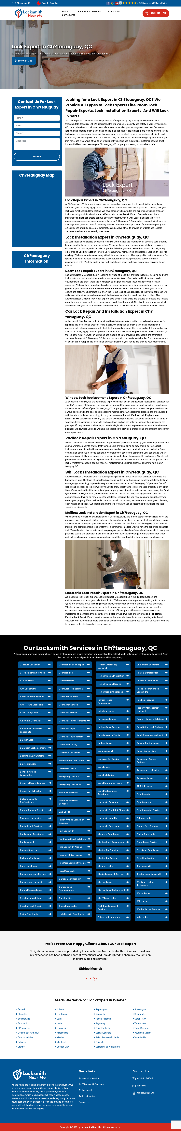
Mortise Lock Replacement (111, 890)
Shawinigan (140, 1009)
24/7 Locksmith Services (32, 673)
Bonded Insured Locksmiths (28, 773)
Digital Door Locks (29, 914)
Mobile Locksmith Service (111, 874)
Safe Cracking (144, 794)
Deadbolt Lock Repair (31, 906)
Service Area (68, 15)
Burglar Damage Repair (32, 810)
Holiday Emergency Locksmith (107, 666)
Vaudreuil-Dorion (142, 1032)
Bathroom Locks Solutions (33, 748)
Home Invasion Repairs (109, 684)
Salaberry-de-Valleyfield (108, 1046)
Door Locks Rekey (68, 744)
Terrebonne (140, 1023)
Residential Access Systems (146, 761)
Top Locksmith (144, 866)
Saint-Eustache (103, 1028)
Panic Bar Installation (147, 673)
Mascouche (62, 1032)
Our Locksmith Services (88, 11)
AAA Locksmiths (28, 689)
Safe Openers (144, 802)
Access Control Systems (32, 696)
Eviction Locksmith (68, 792)
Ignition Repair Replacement (105, 701)
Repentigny (101, 1009)
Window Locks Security (148, 909)
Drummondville (25, 1037)
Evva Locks (64, 812)
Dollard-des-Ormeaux (28, 1032)
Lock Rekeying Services (110, 783)
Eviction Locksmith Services (68, 802)
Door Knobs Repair (68, 696)
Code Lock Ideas (28, 866)
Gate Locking (65, 898)
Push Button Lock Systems (150, 727)
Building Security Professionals (28, 801)
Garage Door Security (70, 879)
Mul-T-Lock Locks (107, 898)
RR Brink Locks (144, 786)
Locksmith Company (108, 802)
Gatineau (22, 1042)
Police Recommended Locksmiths (148, 690)
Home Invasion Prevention (111, 676)
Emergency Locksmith (70, 784)
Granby (21, 1046)
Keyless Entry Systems (109, 727)
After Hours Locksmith (31, 704)
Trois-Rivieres (141, 1028)
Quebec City (63, 1046)
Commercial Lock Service (33, 874)
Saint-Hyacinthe (103, 1032)
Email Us (141, 1085)
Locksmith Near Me (107, 818)
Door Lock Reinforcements (72, 720)
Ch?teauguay (24, 1028)
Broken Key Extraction (31, 791)
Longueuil (61, 1028)
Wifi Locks (142, 901)
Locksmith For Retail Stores (111, 810)
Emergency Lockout (69, 776)
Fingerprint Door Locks (70, 855)
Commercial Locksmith (31, 882)
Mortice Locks (105, 882)
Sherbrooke (140, 1014)
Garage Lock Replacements (66, 889)
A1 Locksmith (27, 680)
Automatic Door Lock (30, 720)
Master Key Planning (108, 850)
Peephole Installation (147, 680)
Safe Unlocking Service (148, 810)
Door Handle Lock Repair (71, 664)
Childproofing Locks (30, 858)
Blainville (22, 1014)
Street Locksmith (145, 858)
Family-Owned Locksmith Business (71, 821)
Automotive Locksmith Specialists (31, 730)
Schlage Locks (144, 818)
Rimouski (100, 1014)
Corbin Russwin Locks (31, 890)
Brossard (22, 1023)
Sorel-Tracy (140, 1018)
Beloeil (21, 1009)
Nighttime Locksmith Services (108, 908)
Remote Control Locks (148, 743)
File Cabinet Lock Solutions (72, 839)
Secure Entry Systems (147, 826)
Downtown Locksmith (69, 752)
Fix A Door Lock (67, 871)
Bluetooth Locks (28, 764)
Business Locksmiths (30, 818)
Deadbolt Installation (30, 898)
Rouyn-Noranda (103, 1018)
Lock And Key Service (108, 759)
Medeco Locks (105, 866)
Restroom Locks (145, 778)
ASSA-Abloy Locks (29, 712)
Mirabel (60, 1037)
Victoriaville (140, 1037)
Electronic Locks (67, 768)
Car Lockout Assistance (32, 834)
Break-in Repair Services (32, 783)
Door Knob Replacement (71, 689)
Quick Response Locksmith (150, 735)
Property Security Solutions (150, 719)
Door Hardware (66, 680)
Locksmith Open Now (108, 826)
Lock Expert (104, 767)
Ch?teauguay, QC (22, 3)
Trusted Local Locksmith (149, 874)
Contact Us (114, 11)
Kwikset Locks (105, 743)
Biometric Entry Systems (32, 756)
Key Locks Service (107, 719)
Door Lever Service (68, 704)
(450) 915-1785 (158, 13)
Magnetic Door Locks (108, 834)
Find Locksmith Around (70, 847)
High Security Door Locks (71, 914)
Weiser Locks (143, 893)
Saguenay (100, 1023)
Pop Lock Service (145, 700)
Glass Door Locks (68, 906)
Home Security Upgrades (110, 692)
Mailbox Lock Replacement (111, 842)
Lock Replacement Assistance (107, 793)
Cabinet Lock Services (31, 826)
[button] (86, 978)
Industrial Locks (106, 711)
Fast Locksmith (66, 831)
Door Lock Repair (67, 728)
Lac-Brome (62, 1014)
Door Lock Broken (68, 712)
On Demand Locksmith (148, 664)
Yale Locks (142, 917)
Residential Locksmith (148, 770)
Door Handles (66, 673)
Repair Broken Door (147, 751)
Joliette (60, 1009)
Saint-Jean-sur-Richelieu (108, 1037)
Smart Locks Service (147, 842)
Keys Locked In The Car (109, 735)
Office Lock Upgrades (109, 917)
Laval (59, 1018)
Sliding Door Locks (146, 834)
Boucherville (24, 1018)
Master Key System (107, 858)
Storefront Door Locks (148, 850)
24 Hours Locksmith (30, 664)
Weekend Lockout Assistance (146, 884)
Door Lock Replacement (71, 736)
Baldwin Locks (27, 740)
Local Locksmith (106, 751)
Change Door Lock (29, 850)
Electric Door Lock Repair (72, 760)
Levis (59, 1023)
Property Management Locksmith (148, 709)
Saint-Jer (100, 1042)
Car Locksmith (27, 842)
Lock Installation (106, 775)
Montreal (61, 1042)
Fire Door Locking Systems (72, 863)
